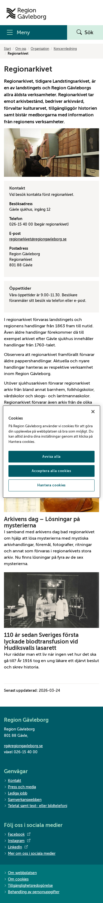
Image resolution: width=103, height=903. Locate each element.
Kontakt (14, 781)
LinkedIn (15, 847)
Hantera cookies (51, 485)
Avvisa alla (51, 457)
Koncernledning (65, 49)
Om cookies (18, 879)
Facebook (16, 834)
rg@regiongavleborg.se (23, 746)
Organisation (40, 49)
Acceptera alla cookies (51, 471)
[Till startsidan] (26, 14)
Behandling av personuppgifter (33, 892)
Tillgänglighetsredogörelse (30, 886)
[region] (52, 451)
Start (7, 49)
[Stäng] (93, 411)
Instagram (16, 841)
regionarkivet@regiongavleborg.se (38, 239)
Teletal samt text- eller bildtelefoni (37, 806)
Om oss (20, 49)
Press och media (22, 787)
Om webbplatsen (22, 873)
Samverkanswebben (24, 800)
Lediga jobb (17, 793)
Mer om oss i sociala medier (31, 854)
